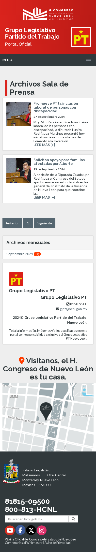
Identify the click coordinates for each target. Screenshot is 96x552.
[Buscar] (73, 519)
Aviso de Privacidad (58, 543)
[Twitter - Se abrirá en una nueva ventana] (31, 531)
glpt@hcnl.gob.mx (73, 309)
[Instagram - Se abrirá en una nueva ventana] (42, 531)
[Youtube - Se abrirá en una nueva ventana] (10, 531)
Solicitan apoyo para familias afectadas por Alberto (59, 162)
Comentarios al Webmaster (24, 543)
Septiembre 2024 (22, 254)
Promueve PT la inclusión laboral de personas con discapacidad (55, 107)
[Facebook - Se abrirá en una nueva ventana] (21, 531)
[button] (48, 417)
